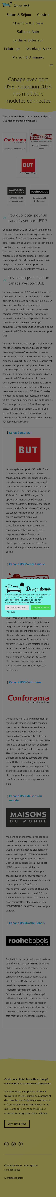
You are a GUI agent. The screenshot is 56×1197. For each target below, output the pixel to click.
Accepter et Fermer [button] (40, 607)
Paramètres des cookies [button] (17, 607)
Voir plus (10, 611)
